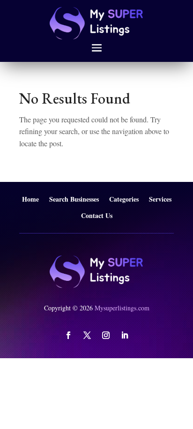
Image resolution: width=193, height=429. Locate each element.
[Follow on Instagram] (105, 335)
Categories (124, 199)
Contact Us (96, 215)
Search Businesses (74, 199)
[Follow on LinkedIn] (124, 335)
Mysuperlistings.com (122, 307)
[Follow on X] (87, 335)
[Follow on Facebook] (68, 335)
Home (30, 199)
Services (160, 199)
